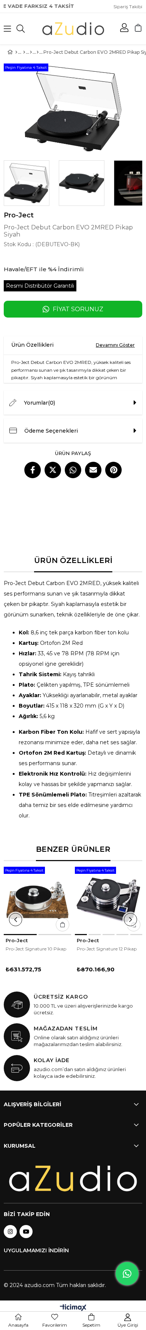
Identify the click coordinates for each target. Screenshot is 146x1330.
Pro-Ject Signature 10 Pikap (36, 949)
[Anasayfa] (16, 52)
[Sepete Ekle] (62, 924)
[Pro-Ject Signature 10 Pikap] (37, 900)
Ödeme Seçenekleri (51, 430)
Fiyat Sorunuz (78, 309)
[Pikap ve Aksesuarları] (31, 52)
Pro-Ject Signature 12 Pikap (107, 949)
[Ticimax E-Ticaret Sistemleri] (73, 1308)
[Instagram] (10, 1231)
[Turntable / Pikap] (38, 52)
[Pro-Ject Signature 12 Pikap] (108, 900)
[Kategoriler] (24, 52)
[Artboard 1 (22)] (73, 1179)
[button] (20, 934)
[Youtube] (26, 1231)
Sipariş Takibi (127, 6)
